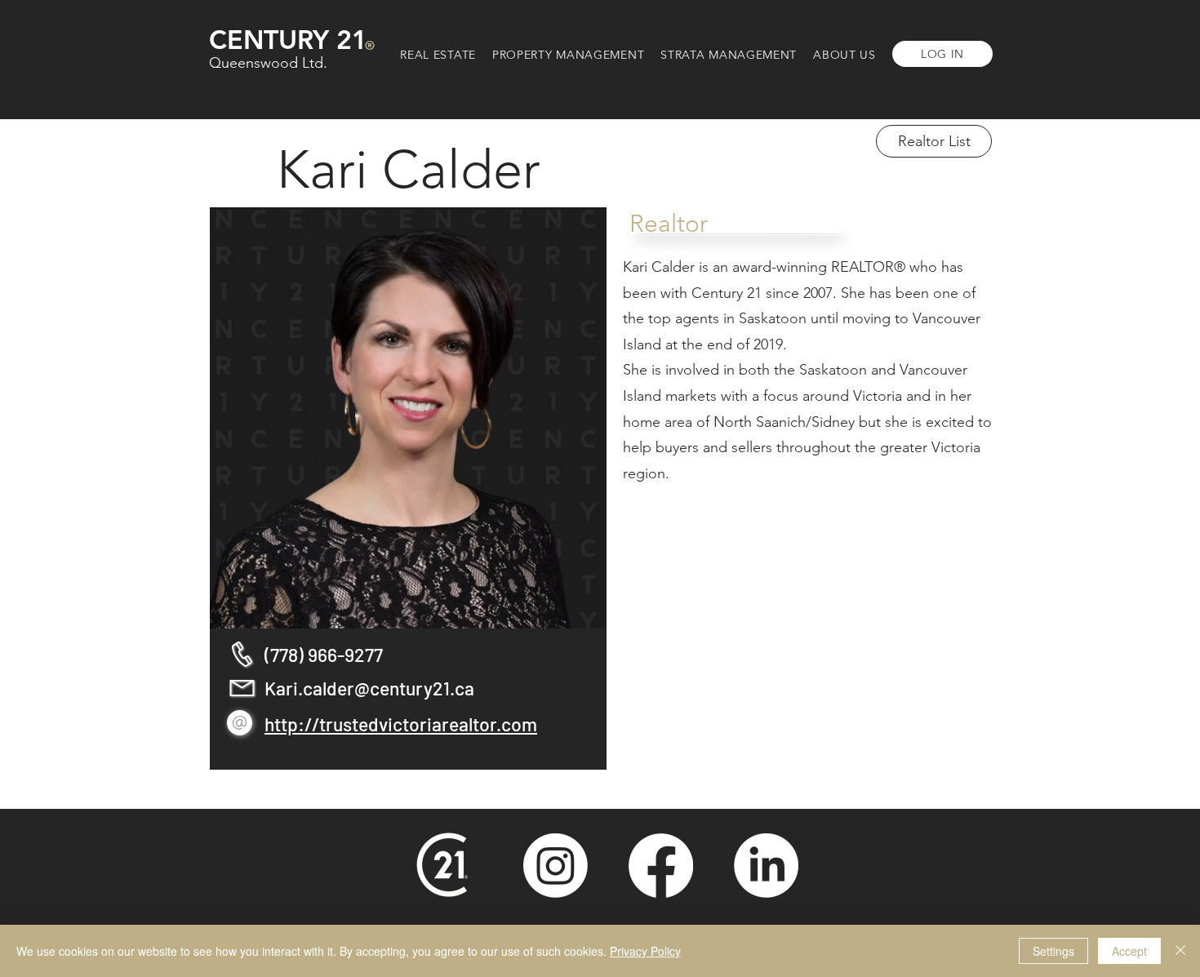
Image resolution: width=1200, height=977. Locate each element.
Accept (1129, 951)
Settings (1053, 951)
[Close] (1180, 951)
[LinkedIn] (766, 865)
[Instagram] (555, 865)
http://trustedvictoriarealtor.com (400, 724)
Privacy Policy (645, 951)
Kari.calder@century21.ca (369, 688)
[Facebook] (661, 865)
